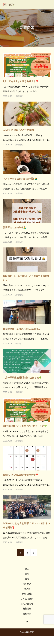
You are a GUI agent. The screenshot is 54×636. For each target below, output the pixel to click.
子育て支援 (27, 593)
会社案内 (27, 613)
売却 (27, 573)
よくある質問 (27, 598)
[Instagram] (27, 621)
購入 (27, 568)
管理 (27, 578)
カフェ (27, 588)
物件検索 (27, 583)
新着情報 (19, 96)
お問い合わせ (27, 603)
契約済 (18, 343)
